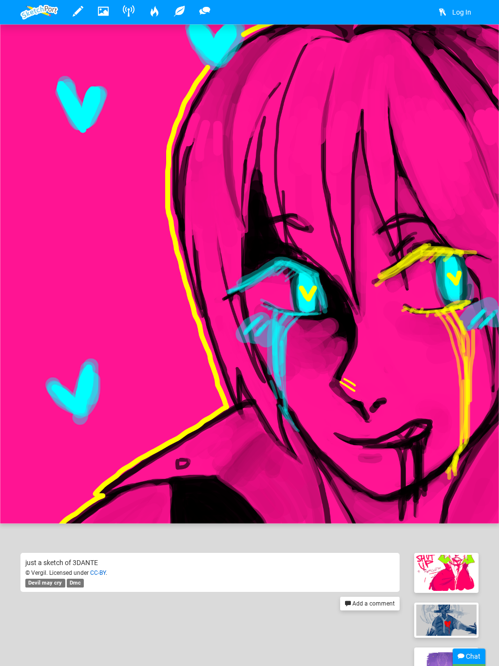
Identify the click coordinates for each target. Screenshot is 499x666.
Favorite (99, 506)
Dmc (75, 583)
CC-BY (98, 572)
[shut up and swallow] (446, 573)
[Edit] (440, 47)
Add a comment (373, 603)
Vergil (60, 486)
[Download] (466, 47)
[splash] (446, 620)
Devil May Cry (139, 486)
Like (40, 506)
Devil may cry (45, 583)
